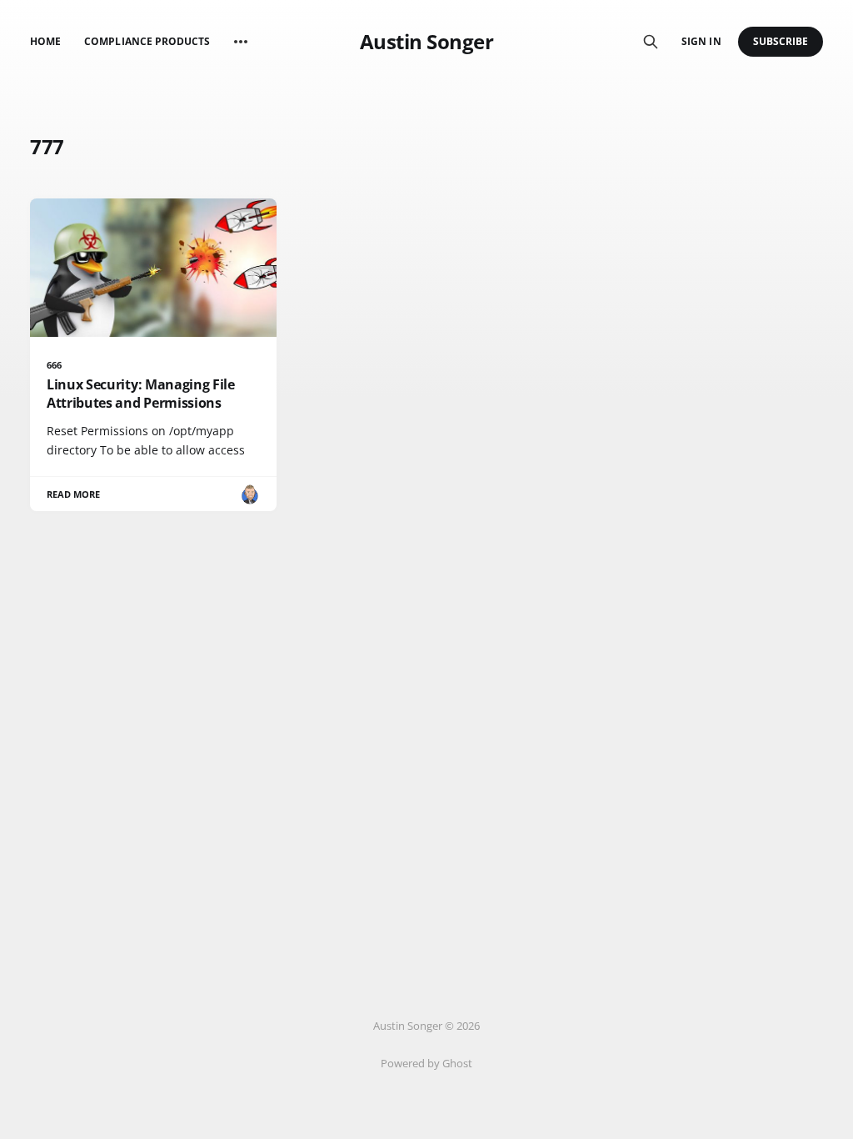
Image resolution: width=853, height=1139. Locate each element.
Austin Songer (427, 42)
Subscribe (781, 41)
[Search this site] (650, 41)
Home (45, 41)
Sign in (701, 41)
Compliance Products (147, 41)
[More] (240, 41)
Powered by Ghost (426, 1063)
